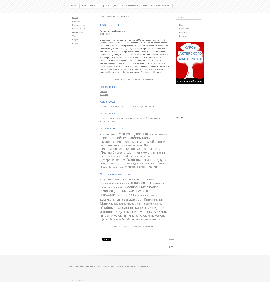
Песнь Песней (147, 166)
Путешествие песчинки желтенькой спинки (133, 142)
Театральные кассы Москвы (115, 183)
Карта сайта (184, 29)
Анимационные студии (139, 187)
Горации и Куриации (132, 163)
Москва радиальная (134, 134)
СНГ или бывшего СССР (129, 200)
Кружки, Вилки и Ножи (112, 167)
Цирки (129, 195)
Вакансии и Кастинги (160, 6)
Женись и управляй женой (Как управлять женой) (122, 145)
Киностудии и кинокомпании (134, 179)
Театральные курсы (109, 6)
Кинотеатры (157, 219)
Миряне (130, 166)
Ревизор (103, 92)
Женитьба (104, 95)
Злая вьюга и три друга (146, 160)
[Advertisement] (190, 101)
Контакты (183, 36)
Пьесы (74, 6)
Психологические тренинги (134, 6)
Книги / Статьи (88, 6)
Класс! (171, 239)
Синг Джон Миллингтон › (143, 80)
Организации (77, 32)
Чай (146, 145)
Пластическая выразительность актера (130, 149)
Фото (74, 36)
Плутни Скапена (113, 152)
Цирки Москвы (111, 219)
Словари (76, 21)
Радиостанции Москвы (133, 212)
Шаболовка (139, 183)
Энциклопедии (78, 25)
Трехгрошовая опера (158, 134)
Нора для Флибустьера (110, 164)
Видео (75, 39)
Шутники (133, 152)
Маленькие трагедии (108, 134)
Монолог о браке (154, 163)
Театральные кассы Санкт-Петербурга (134, 204)
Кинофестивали (106, 180)
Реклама (183, 32)
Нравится (172, 246)
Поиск (181, 25)
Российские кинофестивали (136, 219)
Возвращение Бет (113, 160)
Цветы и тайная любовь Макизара (129, 138)
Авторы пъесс (112, 17)
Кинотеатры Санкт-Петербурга (147, 215)
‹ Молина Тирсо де (122, 80)
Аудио (75, 43)
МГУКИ (159, 203)
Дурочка (145, 153)
